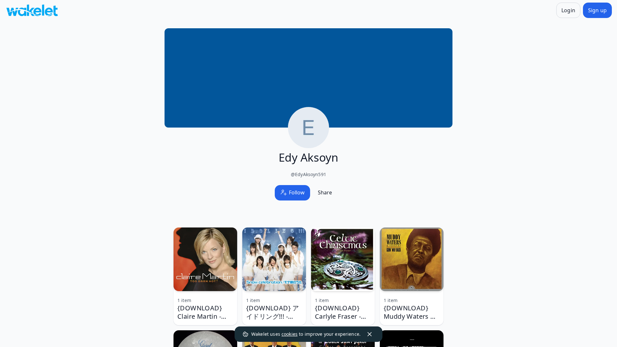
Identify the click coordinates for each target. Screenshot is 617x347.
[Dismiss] (369, 334)
